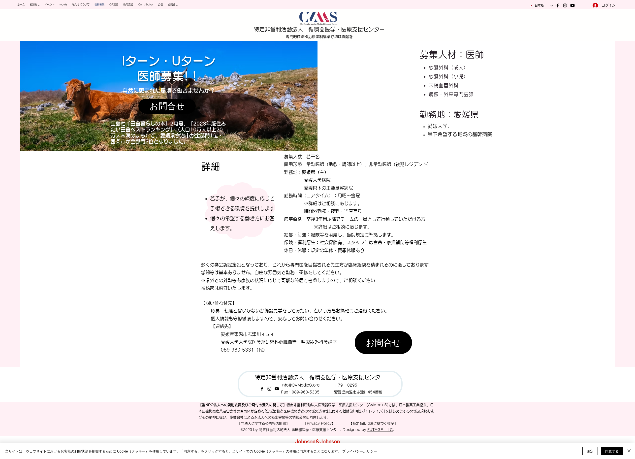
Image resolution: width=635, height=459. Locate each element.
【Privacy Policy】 (319, 423)
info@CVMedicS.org (300, 385)
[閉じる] (629, 451)
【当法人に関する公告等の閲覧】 (263, 423)
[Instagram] (565, 5)
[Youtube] (572, 5)
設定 (590, 451)
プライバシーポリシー (359, 451)
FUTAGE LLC (380, 429)
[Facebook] (557, 5)
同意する (612, 451)
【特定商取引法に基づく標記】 (373, 423)
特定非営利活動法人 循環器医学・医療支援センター (319, 29)
